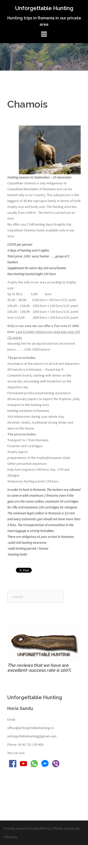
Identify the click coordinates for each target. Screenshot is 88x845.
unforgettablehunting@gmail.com (31, 736)
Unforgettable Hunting (44, 8)
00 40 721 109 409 (30, 744)
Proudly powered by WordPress (27, 828)
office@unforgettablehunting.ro (30, 728)
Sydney (69, 828)
